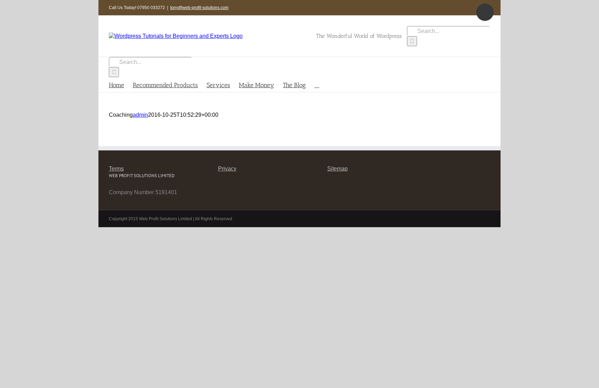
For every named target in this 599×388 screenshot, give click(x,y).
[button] (316, 84)
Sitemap (337, 169)
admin (140, 115)
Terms (116, 169)
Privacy (227, 169)
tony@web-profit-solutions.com (199, 7)
